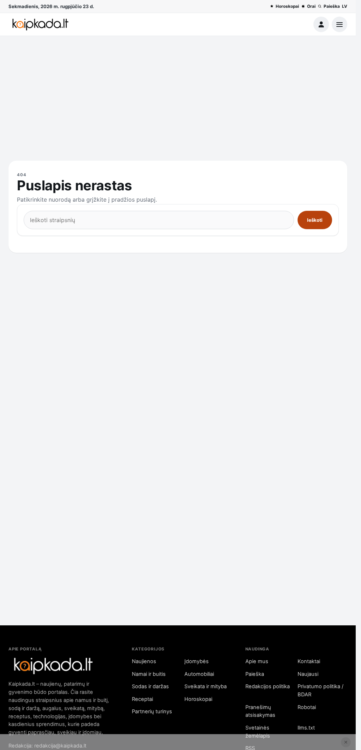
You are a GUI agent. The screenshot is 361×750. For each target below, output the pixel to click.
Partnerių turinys (152, 711)
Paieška (332, 6)
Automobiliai (199, 674)
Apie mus (256, 661)
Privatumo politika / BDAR (320, 690)
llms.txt (306, 728)
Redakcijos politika (267, 686)
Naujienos (144, 661)
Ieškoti (315, 220)
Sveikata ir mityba (205, 686)
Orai (311, 6)
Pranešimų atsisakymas (260, 711)
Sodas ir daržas (150, 686)
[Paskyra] (321, 24)
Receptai (142, 699)
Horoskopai (287, 6)
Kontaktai (309, 661)
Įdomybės (196, 661)
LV (344, 6)
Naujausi (308, 674)
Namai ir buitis (149, 674)
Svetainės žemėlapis (257, 732)
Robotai (307, 707)
